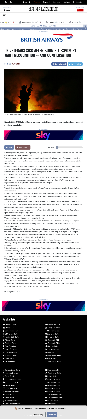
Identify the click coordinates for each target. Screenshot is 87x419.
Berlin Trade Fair (11, 331)
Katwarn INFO (52, 404)
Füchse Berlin (9, 340)
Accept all (52, 415)
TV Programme (11, 388)
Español (46, 2)
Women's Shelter (11, 401)
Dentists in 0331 (53, 391)
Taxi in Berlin (9, 361)
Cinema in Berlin (53, 325)
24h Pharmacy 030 (54, 394)
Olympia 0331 (10, 325)
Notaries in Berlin (54, 355)
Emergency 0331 (54, 385)
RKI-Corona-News (11, 391)
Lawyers (50, 352)
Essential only (38, 415)
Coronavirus (9, 394)
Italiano (67, 2)
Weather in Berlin (54, 373)
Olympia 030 (10, 328)
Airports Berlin (11, 355)
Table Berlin (9, 398)
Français (56, 2)
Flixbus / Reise (52, 346)
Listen (9, 147)
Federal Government (12, 379)
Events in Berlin (53, 334)
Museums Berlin (53, 331)
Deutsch (26, 2)
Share (60, 64)
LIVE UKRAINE (53, 401)
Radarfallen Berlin (54, 361)
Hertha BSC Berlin (11, 337)
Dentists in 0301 (53, 388)
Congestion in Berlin (12, 370)
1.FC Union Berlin (11, 334)
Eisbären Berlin (10, 343)
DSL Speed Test (11, 382)
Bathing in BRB (53, 343)
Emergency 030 (53, 382)
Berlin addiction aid (12, 404)
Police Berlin (52, 376)
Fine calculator (53, 349)
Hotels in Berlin (53, 337)
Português (77, 2)
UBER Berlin (9, 358)
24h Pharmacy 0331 (55, 398)
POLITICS (7, 63)
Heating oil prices (11, 373)
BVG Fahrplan (10, 346)
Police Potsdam (53, 379)
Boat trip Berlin (10, 352)
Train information (10, 349)
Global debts (10, 385)
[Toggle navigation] (4, 16)
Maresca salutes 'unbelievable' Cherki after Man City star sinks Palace (43, 29)
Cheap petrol (52, 358)
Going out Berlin (53, 328)
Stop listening (23, 147)
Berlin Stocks (9, 376)
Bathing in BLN (53, 340)
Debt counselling (53, 370)
